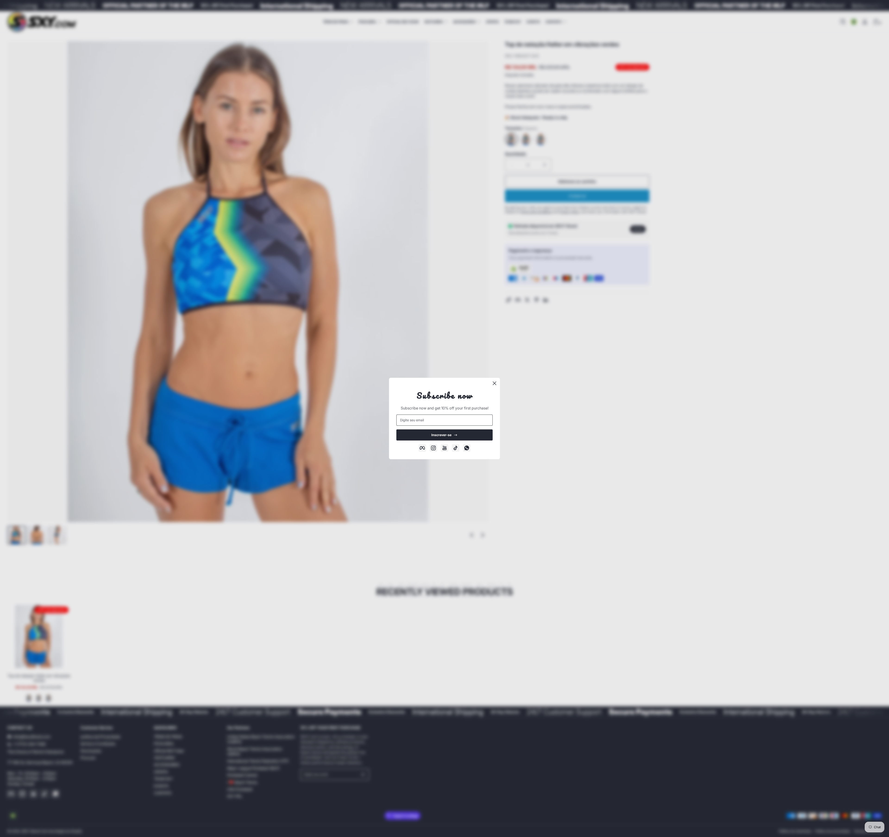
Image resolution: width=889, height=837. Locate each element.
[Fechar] (494, 383)
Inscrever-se (441, 435)
